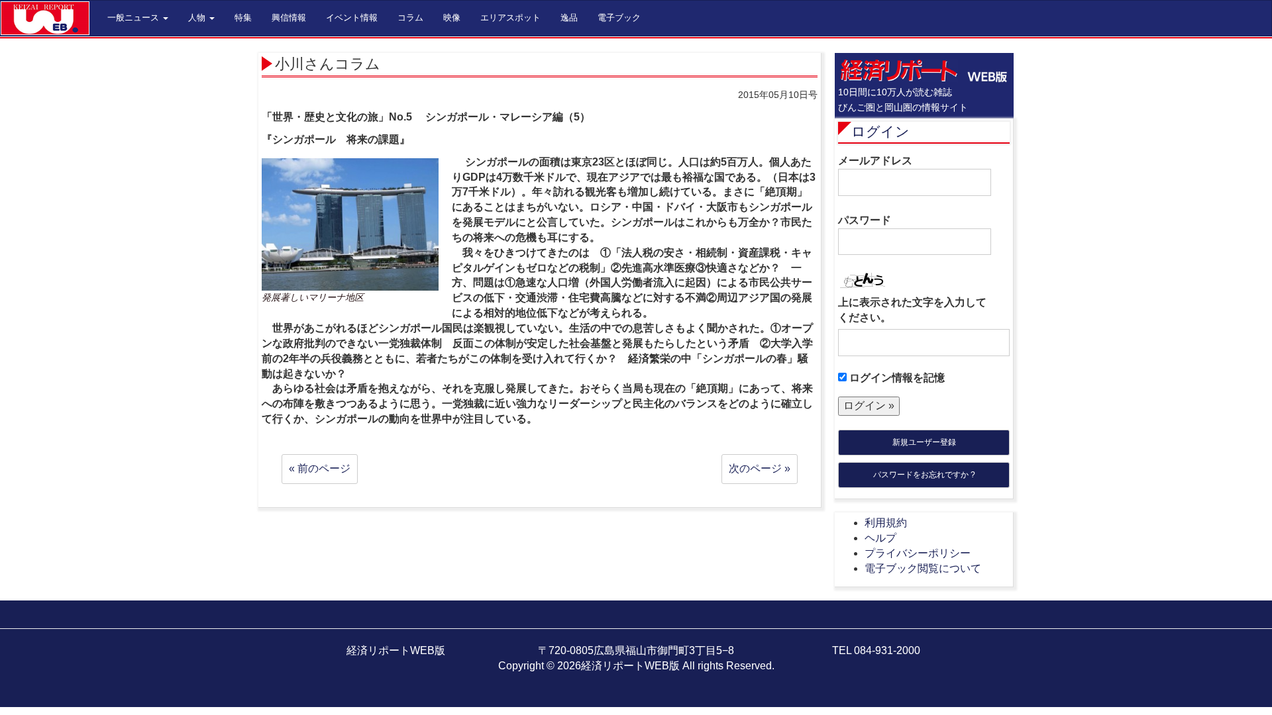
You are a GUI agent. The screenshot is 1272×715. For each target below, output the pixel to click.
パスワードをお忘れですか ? (924, 474)
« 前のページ (319, 468)
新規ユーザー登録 (924, 442)
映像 (451, 18)
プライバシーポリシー (918, 553)
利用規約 (886, 522)
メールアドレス (875, 160)
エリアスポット (510, 18)
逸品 (569, 18)
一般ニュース (134, 18)
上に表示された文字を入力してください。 (912, 310)
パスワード (864, 220)
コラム (410, 18)
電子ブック (619, 18)
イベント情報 (352, 18)
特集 (243, 18)
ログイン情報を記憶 (896, 377)
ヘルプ (880, 538)
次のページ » (759, 468)
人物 (198, 18)
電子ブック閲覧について (923, 568)
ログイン (880, 131)
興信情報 (289, 18)
